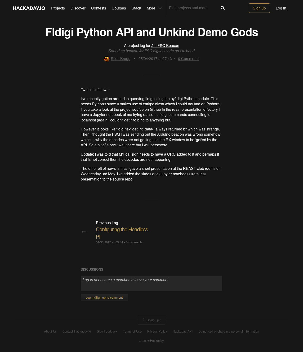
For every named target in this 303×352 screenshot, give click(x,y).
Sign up (259, 8)
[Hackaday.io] (29, 8)
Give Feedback (107, 331)
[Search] (222, 8)
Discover (78, 8)
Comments (188, 58)
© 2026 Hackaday (151, 340)
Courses (119, 8)
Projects (58, 8)
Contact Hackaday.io (76, 331)
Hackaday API (183, 331)
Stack (136, 8)
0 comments (134, 242)
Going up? (153, 319)
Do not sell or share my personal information (228, 331)
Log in (281, 8)
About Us (50, 331)
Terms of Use (132, 331)
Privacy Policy (157, 331)
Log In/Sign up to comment (104, 297)
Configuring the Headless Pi (122, 232)
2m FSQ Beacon (165, 45)
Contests (98, 8)
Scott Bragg (120, 58)
